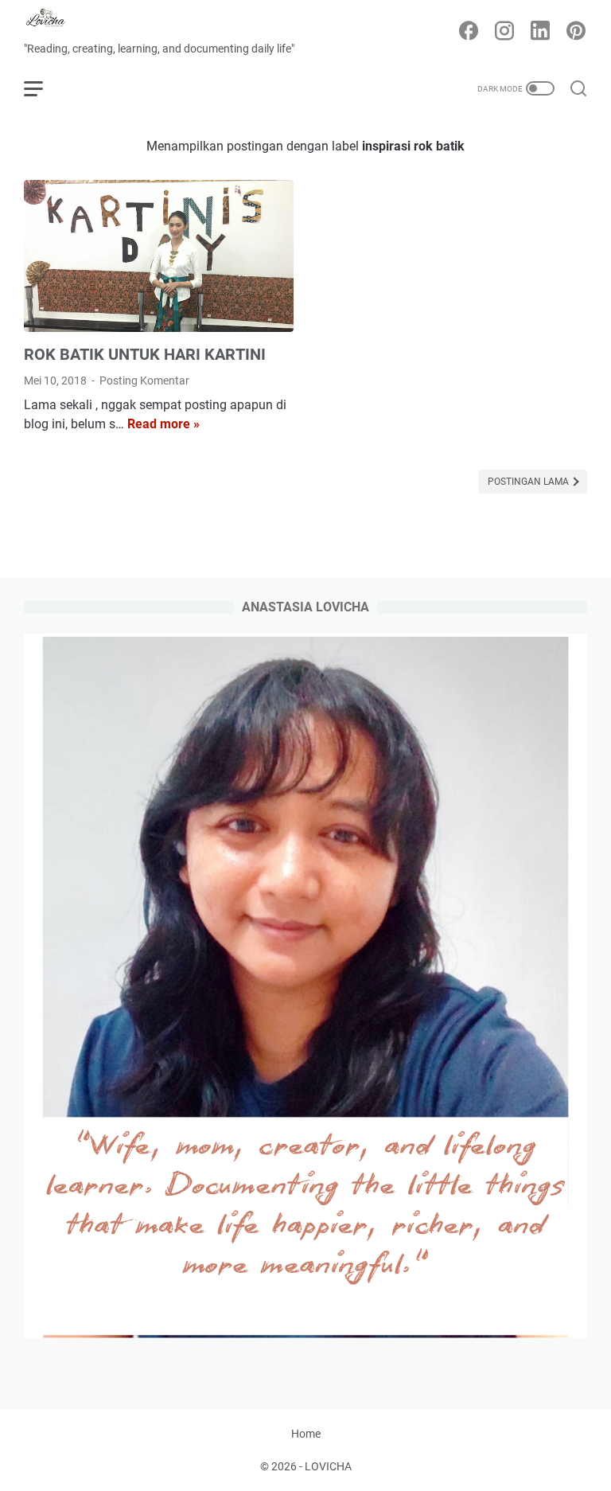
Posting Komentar (144, 380)
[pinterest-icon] (576, 32)
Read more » (163, 423)
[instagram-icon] (504, 32)
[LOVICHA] (55, 19)
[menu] (43, 88)
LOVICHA (328, 1466)
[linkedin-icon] (540, 32)
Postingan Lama (529, 481)
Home (306, 1433)
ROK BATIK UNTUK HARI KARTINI (145, 354)
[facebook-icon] (468, 32)
